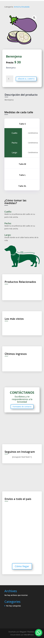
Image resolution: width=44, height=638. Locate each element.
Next (39, 326)
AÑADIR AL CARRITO (26, 79)
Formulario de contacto (22, 406)
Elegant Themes (27, 632)
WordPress (29, 634)
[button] (38, 632)
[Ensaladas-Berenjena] (22, 30)
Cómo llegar (22, 566)
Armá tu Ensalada (21, 6)
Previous (4, 326)
